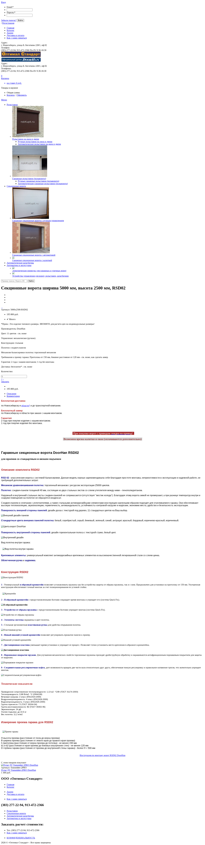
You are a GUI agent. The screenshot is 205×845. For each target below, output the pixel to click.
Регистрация (8, 23)
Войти (20, 20)
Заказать (5, 381)
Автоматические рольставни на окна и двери (39, 144)
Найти (31, 281)
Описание (11, 393)
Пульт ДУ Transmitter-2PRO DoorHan (18, 770)
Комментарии (13, 396)
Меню (4, 100)
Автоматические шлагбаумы (20, 263)
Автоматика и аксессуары (19, 265)
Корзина (11, 95)
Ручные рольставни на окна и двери (35, 141)
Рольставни (12, 104)
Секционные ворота (16, 186)
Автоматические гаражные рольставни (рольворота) (43, 183)
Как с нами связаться (17, 833)
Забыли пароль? (8, 20)
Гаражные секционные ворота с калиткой (32, 260)
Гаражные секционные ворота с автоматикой (33, 255)
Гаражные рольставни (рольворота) (29, 178)
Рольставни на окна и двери (25, 139)
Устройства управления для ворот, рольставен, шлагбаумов (40, 276)
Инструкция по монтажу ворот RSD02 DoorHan (102, 755)
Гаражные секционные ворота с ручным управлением (38, 220)
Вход (3, 2)
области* (25, 405)
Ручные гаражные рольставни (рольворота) (38, 181)
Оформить (22, 95)
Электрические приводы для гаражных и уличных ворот (39, 270)
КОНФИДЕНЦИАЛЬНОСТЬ (21, 838)
